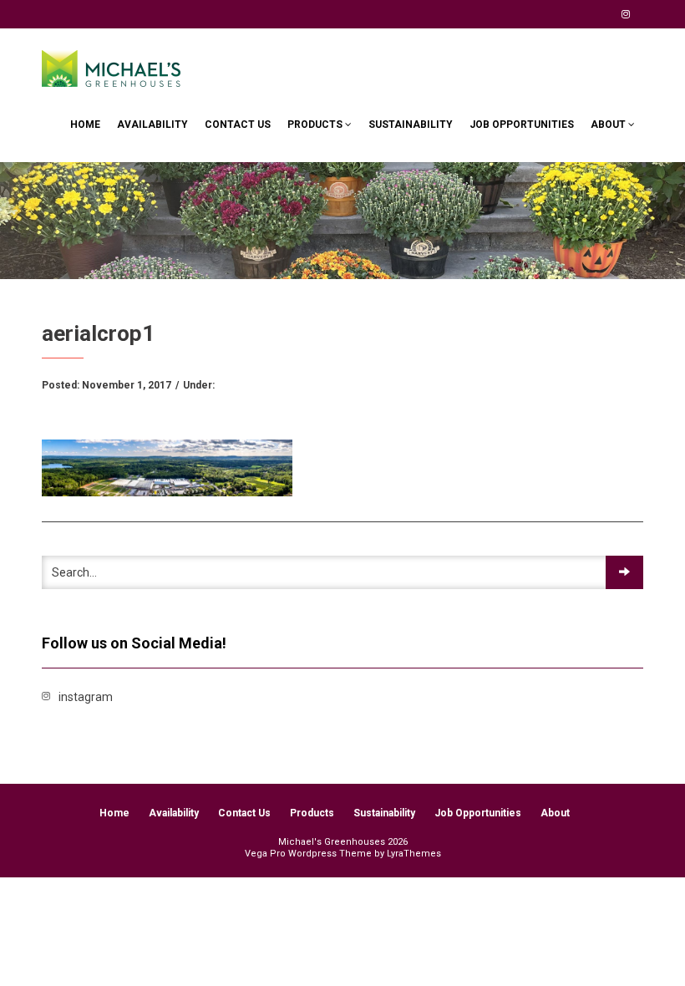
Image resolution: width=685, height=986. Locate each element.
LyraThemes (414, 853)
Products (316, 124)
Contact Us (238, 124)
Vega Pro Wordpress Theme (308, 853)
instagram (625, 14)
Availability (152, 124)
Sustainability (410, 124)
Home (85, 124)
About (609, 124)
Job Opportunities (521, 124)
